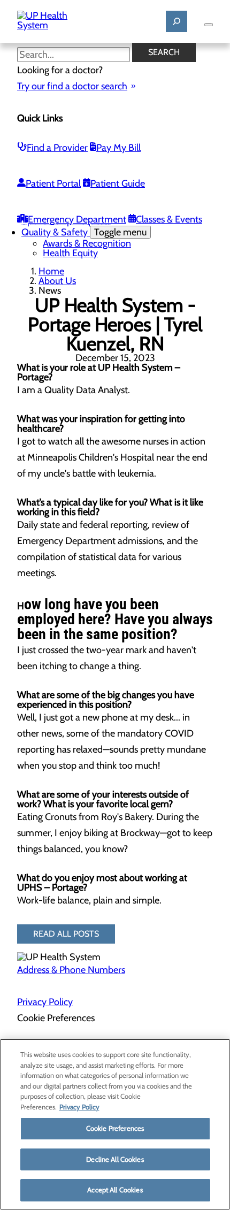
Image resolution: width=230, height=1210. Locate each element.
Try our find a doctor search (72, 86)
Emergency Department (77, 219)
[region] (115, 1124)
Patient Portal (53, 183)
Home (51, 271)
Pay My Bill (118, 148)
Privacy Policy (45, 1002)
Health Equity (70, 253)
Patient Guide (117, 183)
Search (164, 52)
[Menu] (208, 24)
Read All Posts (66, 934)
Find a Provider (57, 148)
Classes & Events (169, 219)
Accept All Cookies (114, 1189)
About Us (57, 281)
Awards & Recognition (87, 243)
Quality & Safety (84, 232)
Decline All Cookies (114, 1159)
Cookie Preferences (115, 1128)
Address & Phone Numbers (71, 970)
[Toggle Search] (176, 21)
